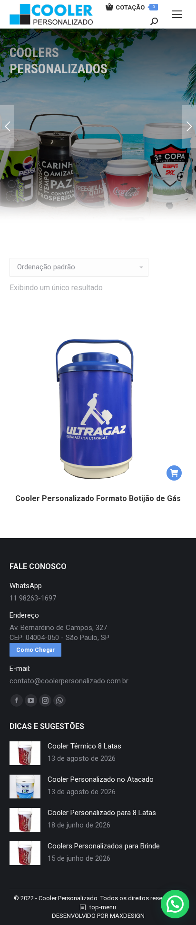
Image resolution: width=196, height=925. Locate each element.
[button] (174, 473)
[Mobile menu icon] (176, 14)
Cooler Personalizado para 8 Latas (102, 812)
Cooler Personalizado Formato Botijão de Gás (98, 498)
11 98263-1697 (33, 598)
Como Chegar (35, 650)
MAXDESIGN (127, 915)
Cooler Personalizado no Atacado (101, 779)
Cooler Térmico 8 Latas (84, 746)
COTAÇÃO (135, 7)
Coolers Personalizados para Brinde (104, 846)
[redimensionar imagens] (25, 753)
